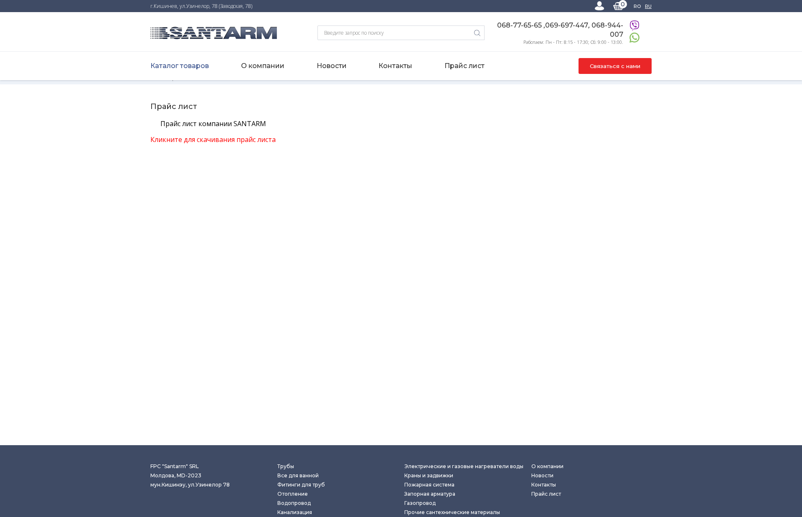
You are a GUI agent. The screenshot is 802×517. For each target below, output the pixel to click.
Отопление (292, 494)
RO (637, 6)
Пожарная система (429, 485)
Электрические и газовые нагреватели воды (463, 466)
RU (648, 6)
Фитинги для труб (301, 485)
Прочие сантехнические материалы (452, 512)
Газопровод (420, 503)
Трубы (285, 466)
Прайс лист (464, 66)
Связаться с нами (615, 66)
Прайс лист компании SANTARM (213, 123)
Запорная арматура (429, 494)
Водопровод (294, 503)
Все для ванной (298, 475)
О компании (262, 66)
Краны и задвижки (428, 475)
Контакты (395, 66)
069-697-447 (566, 25)
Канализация (294, 512)
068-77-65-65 (520, 25)
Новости (332, 66)
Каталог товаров (179, 66)
